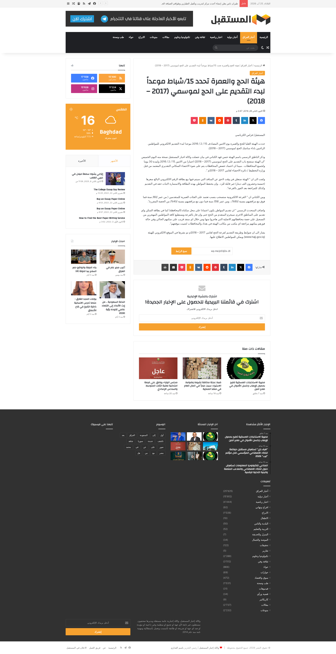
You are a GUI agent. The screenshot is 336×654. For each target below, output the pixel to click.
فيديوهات (263, 588)
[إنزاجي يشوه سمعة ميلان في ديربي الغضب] (115, 178)
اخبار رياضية (216, 37)
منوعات (154, 37)
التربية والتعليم (261, 529)
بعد (123, 435)
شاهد (130, 441)
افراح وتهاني (261, 507)
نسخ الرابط (181, 251)
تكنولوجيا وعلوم (182, 37)
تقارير (265, 550)
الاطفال (264, 518)
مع (153, 453)
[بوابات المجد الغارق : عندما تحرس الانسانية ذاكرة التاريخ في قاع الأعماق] (83, 288)
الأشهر (114, 160)
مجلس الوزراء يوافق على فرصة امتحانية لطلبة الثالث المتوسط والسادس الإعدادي (160, 385)
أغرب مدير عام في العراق (115, 269)
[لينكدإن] (244, 120)
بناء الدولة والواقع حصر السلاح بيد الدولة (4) (84, 269)
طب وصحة (118, 37)
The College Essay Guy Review (109, 189)
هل (138, 453)
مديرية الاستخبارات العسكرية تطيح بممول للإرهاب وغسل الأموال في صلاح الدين (247, 385)
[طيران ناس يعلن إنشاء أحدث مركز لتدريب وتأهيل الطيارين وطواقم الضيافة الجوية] (210, 446)
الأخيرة (82, 160)
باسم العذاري (177, 647)
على (153, 447)
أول (161, 435)
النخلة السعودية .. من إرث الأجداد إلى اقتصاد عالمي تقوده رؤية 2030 (113, 308)
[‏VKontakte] (211, 120)
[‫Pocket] (194, 120)
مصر (161, 453)
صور (161, 447)
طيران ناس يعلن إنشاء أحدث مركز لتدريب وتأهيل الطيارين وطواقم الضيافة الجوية (198, 3)
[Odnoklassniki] (202, 120)
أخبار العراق (249, 37)
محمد (128, 447)
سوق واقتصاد (261, 577)
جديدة (150, 441)
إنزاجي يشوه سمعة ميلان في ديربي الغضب (87, 176)
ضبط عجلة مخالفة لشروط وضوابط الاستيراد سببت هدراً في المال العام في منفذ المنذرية (202, 385)
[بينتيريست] (227, 120)
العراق (132, 435)
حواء (131, 37)
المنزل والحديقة (260, 534)
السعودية (144, 435)
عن (144, 447)
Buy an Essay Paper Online (111, 199)
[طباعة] (165, 267)
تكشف (160, 441)
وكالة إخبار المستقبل (209, 647)
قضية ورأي (262, 594)
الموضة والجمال (260, 539)
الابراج (141, 37)
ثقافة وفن (200, 37)
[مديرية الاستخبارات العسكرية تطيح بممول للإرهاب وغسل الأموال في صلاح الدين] (245, 368)
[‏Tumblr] (236, 120)
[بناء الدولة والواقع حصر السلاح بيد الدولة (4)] (83, 257)
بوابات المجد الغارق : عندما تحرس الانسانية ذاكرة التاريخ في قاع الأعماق (85, 305)
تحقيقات (264, 545)
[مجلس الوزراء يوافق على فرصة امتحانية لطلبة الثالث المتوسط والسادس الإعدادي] (158, 368)
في (137, 447)
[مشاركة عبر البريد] (173, 267)
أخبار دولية (232, 37)
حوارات (264, 572)
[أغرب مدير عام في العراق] (112, 257)
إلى (153, 435)
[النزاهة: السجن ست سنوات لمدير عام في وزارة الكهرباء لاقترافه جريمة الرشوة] (194, 456)
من (146, 453)
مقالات (165, 37)
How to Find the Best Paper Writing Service (102, 218)
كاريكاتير (264, 599)
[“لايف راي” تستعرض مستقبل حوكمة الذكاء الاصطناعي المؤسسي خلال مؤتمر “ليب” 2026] (194, 436)
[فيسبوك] (261, 120)
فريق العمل (94, 647)
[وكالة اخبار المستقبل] (238, 19)
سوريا (140, 441)
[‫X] (253, 120)
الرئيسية (264, 37)
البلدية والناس (261, 523)
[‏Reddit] (219, 120)
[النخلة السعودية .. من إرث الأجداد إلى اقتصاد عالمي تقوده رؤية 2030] (112, 289)
